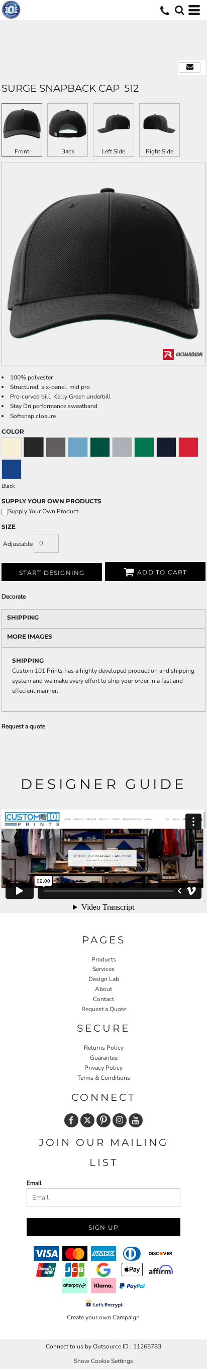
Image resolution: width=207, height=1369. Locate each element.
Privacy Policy (103, 1068)
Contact (103, 999)
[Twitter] (87, 1120)
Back (67, 151)
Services (103, 969)
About (103, 989)
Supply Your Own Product (43, 511)
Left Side (113, 151)
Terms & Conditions (103, 1078)
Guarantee (104, 1058)
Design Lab (103, 979)
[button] (179, 10)
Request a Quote (103, 1009)
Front (22, 151)
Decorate (14, 597)
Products (103, 959)
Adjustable (18, 544)
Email (34, 1183)
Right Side (159, 151)
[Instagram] (120, 1120)
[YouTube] (136, 1120)
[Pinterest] (103, 1120)
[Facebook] (71, 1120)
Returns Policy (104, 1048)
